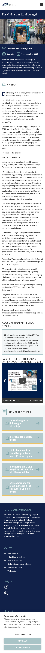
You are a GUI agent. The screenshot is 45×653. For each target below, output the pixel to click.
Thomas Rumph (20, 48)
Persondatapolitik (14, 567)
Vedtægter (11, 571)
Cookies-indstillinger (22, 634)
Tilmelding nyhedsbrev (16, 557)
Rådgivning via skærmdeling (19, 564)
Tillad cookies (22, 647)
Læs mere (21, 627)
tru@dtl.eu (27, 48)
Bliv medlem (12, 553)
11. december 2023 (29, 54)
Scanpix (10, 54)
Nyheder (11, 85)
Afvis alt (22, 641)
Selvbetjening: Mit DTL (17, 560)
